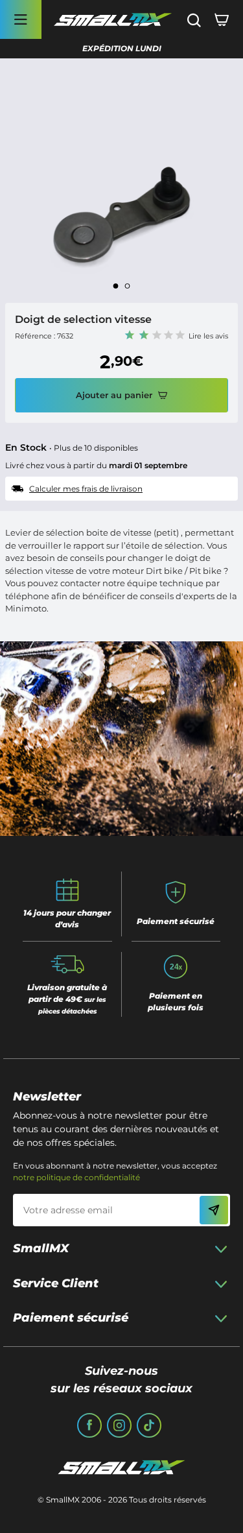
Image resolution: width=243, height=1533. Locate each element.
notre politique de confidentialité (76, 1177)
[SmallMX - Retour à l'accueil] (112, 20)
